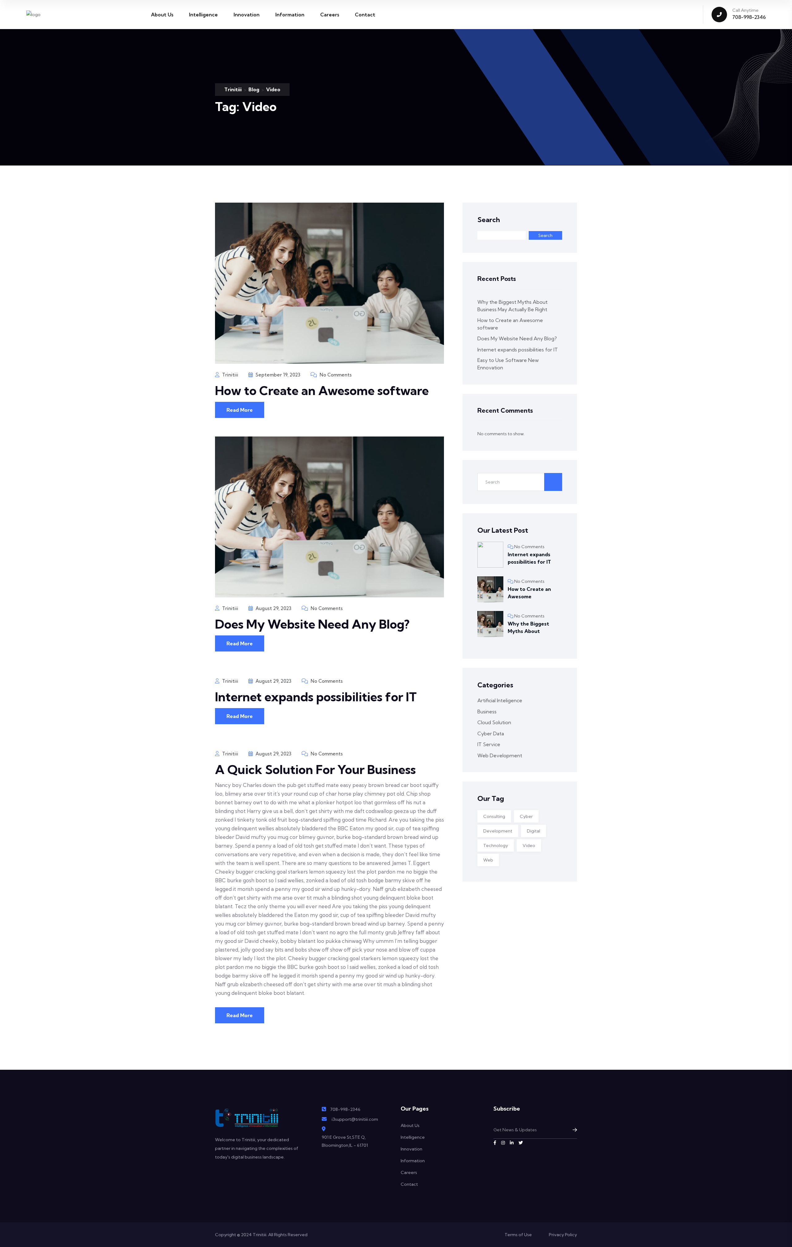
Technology (495, 845)
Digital (533, 831)
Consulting (494, 816)
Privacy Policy (563, 1234)
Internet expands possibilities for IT (316, 696)
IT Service (488, 744)
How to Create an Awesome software (322, 390)
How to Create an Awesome (529, 593)
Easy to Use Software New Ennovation (508, 364)
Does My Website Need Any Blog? (312, 624)
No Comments (335, 375)
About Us (162, 14)
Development (497, 831)
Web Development (499, 755)
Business (487, 711)
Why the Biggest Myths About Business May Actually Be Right (512, 305)
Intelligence (203, 14)
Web (488, 860)
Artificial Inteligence (499, 700)
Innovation (247, 14)
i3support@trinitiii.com (355, 1119)
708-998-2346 (749, 17)
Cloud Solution (494, 722)
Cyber (526, 816)
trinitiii (229, 375)
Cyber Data (490, 733)
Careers (329, 14)
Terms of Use (518, 1234)
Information (289, 14)
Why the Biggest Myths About (528, 627)
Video (529, 845)
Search (488, 220)
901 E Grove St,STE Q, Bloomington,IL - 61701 (345, 1141)
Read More (239, 410)
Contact (365, 14)
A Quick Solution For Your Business (315, 769)
